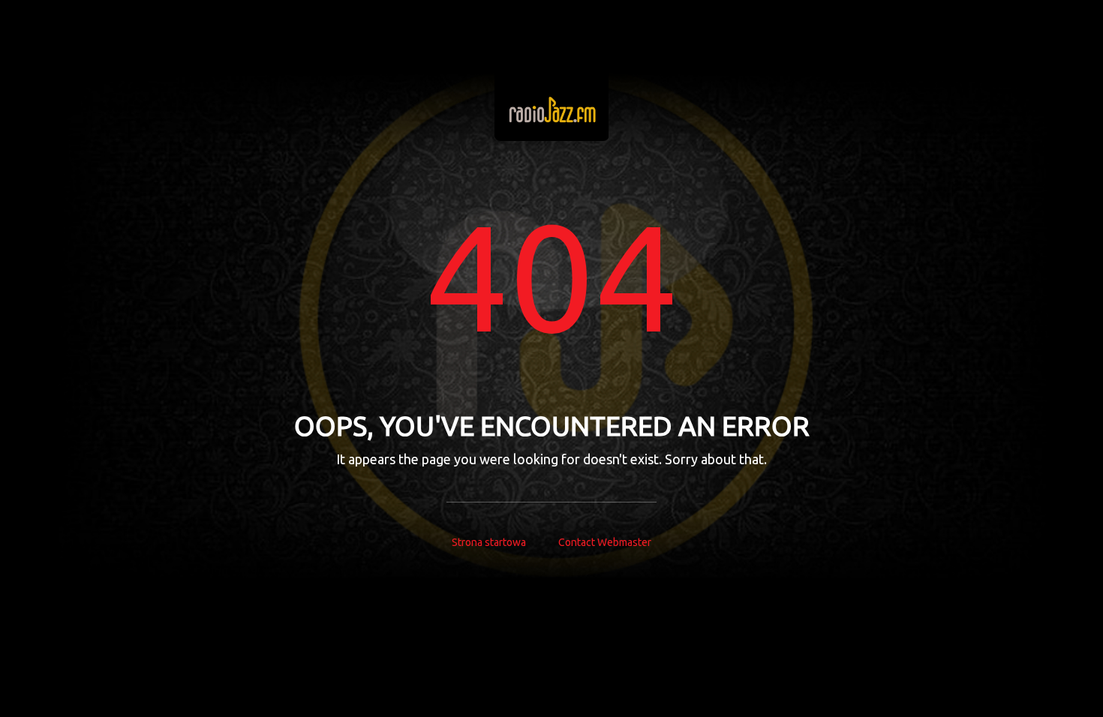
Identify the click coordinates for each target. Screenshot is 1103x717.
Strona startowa (489, 542)
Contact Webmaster (604, 542)
